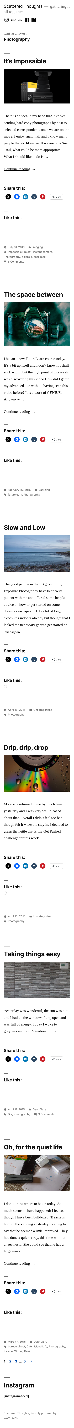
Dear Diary (39, 1109)
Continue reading (20, 169)
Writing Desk (22, 1351)
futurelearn (15, 494)
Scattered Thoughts (23, 6)
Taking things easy (32, 954)
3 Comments (46, 1114)
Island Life (40, 1346)
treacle (8, 1351)
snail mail (40, 256)
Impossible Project (19, 252)
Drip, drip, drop (26, 747)
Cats (30, 1346)
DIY (10, 1114)
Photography (12, 256)
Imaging (38, 247)
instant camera (42, 252)
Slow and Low (24, 527)
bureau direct (16, 1346)
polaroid (27, 256)
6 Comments (16, 261)
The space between (33, 294)
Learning (44, 489)
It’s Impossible (25, 61)
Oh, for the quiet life (33, 1147)
